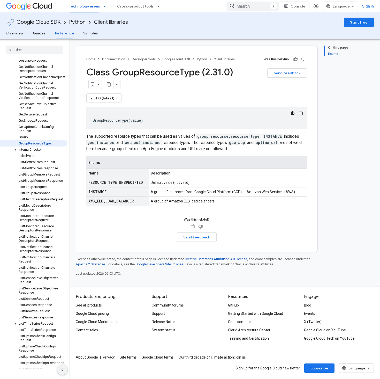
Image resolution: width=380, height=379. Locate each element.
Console (298, 6)
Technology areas (84, 6)
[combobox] (253, 6)
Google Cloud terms (158, 357)
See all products (89, 305)
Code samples (239, 322)
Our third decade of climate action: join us (212, 357)
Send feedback (287, 73)
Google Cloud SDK (39, 22)
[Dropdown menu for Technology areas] (106, 6)
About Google (87, 357)
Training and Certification (248, 338)
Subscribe (319, 368)
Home (90, 59)
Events (309, 313)
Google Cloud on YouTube (325, 330)
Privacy (109, 357)
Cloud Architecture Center (249, 330)
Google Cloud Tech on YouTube (329, 338)
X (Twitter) (313, 322)
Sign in (368, 6)
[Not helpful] (303, 59)
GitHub (233, 305)
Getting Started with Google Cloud (255, 313)
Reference (64, 33)
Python (77, 22)
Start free (359, 22)
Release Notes (163, 322)
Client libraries (111, 22)
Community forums (168, 305)
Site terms (128, 357)
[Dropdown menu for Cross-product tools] (160, 6)
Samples (90, 33)
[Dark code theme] (292, 113)
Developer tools (144, 59)
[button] (33, 150)
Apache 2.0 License (90, 264)
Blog (307, 305)
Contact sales (87, 330)
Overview (15, 33)
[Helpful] (295, 59)
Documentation (113, 59)
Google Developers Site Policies (159, 264)
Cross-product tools (135, 6)
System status (164, 330)
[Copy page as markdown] (108, 84)
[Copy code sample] (301, 113)
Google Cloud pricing (92, 313)
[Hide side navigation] (62, 370)
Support (158, 313)
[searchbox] (34, 50)
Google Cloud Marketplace (97, 322)
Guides (39, 33)
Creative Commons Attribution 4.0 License (216, 259)
